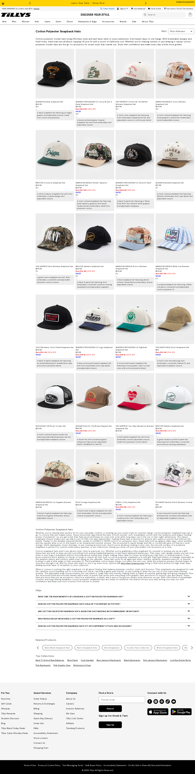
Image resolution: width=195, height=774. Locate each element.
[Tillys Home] (16, 14)
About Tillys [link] (148, 21)
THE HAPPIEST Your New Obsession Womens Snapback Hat (135, 427)
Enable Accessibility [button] (185, 2)
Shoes (70, 21)
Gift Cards (6, 703)
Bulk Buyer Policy (93, 765)
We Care (70, 713)
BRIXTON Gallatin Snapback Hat (90, 266)
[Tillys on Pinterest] (161, 701)
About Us (70, 698)
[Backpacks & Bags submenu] (99, 21)
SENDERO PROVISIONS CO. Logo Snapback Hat (94, 348)
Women (25, 21)
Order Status (40, 698)
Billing (36, 708)
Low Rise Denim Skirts (180, 660)
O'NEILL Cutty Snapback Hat (128, 502)
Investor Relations (75, 708)
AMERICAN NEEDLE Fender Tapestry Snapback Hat (91, 184)
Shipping (38, 713)
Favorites (5, 698)
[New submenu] (8, 21)
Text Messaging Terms (72, 765)
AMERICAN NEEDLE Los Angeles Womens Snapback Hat (53, 503)
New (4, 21)
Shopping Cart (41, 748)
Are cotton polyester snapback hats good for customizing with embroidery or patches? (88, 611)
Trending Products (75, 728)
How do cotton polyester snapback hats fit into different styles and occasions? (85, 626)
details (36, 9)
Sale (134, 21)
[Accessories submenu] (116, 21)
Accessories (108, 21)
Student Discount (10, 718)
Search (110, 708)
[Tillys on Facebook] (149, 701)
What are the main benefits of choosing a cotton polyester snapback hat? (81, 596)
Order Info (39, 723)
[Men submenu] (18, 21)
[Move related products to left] (37, 648)
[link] (190, 14)
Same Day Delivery (43, 718)
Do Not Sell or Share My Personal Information (149, 765)
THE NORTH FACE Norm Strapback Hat (172, 347)
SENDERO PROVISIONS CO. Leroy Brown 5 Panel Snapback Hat (94, 103)
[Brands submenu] (128, 21)
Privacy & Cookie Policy (49, 765)
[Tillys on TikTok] (168, 701)
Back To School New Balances (50, 660)
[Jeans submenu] (52, 21)
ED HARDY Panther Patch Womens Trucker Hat (174, 503)
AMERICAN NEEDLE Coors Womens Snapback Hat (171, 103)
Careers (70, 703)
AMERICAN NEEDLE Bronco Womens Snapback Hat (131, 267)
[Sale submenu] (138, 21)
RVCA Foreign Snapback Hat (88, 502)
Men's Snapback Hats (87, 648)
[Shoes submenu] (75, 21)
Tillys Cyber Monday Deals (14, 733)
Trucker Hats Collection (138, 648)
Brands (123, 21)
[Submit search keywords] (145, 14)
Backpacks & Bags (87, 21)
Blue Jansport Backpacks (109, 660)
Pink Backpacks (43, 665)
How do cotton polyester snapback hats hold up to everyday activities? (79, 604)
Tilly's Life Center (74, 718)
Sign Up (110, 724)
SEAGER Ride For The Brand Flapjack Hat (94, 426)
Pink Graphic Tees (62, 665)
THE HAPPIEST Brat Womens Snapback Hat (54, 266)
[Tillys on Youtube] (173, 701)
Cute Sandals (87, 660)
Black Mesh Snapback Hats (132, 563)
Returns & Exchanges (44, 703)
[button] (139, 8)
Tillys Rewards (8, 713)
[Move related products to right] (192, 648)
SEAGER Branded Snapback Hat (170, 183)
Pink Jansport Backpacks (155, 660)
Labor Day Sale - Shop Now (88, 3)
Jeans (47, 21)
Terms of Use (30, 765)
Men (14, 21)
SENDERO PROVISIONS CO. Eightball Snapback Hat (131, 348)
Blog (3, 723)
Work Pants (72, 660)
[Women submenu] (31, 21)
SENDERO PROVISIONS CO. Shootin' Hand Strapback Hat (133, 184)
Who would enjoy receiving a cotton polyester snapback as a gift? (76, 618)
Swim (58, 21)
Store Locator (41, 738)
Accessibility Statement (46, 733)
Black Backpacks (132, 660)
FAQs (36, 728)
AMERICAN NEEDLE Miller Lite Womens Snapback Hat (172, 267)
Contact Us (39, 743)
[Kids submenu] (41, 21)
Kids (37, 21)
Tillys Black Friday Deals (13, 728)
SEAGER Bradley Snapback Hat (49, 102)
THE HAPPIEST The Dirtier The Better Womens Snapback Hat (132, 103)
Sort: (164, 31)
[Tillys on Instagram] (155, 701)
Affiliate (70, 723)
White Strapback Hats (167, 648)
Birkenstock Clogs (82, 665)
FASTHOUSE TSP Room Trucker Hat (51, 426)
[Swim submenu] (63, 21)
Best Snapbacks (112, 648)
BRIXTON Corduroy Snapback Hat (50, 183)
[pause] (3, 3)
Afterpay (5, 708)
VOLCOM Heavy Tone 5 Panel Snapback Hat (55, 347)
